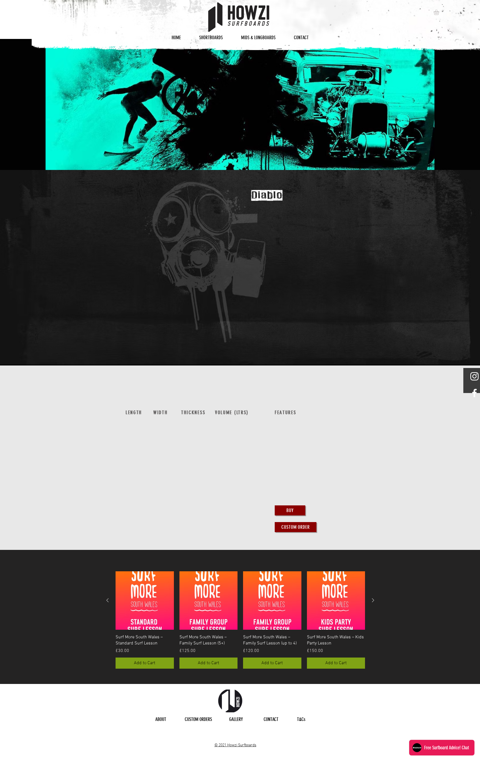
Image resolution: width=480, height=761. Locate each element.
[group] (240, 620)
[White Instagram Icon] (474, 376)
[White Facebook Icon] (474, 393)
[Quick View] (145, 600)
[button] (440, 12)
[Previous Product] (107, 600)
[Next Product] (373, 600)
